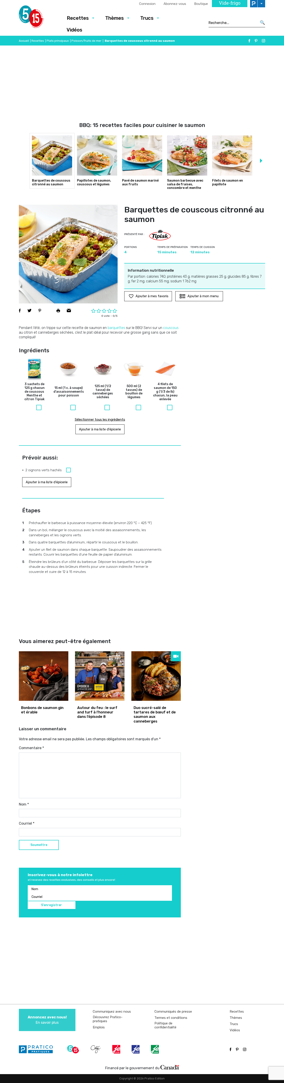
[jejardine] (155, 1049)
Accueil (24, 40)
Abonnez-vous (175, 4)
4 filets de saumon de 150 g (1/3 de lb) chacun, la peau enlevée (165, 391)
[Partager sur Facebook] (20, 310)
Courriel (26, 823)
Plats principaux (58, 40)
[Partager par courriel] (69, 310)
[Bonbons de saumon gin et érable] (43, 676)
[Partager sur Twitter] (29, 310)
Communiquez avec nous (112, 1012)
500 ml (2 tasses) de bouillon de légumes (133, 391)
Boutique (201, 4)
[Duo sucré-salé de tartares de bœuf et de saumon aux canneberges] (156, 676)
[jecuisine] (116, 1049)
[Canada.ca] (169, 1067)
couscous (171, 328)
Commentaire (31, 748)
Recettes (78, 18)
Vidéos (74, 30)
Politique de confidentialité (165, 1025)
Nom (24, 804)
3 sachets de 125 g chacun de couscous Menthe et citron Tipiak (34, 391)
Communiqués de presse (173, 1012)
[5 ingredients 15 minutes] (38, 18)
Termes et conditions (170, 1018)
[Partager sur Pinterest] (39, 310)
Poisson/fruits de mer (86, 40)
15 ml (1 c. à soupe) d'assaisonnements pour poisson (68, 391)
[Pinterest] (256, 40)
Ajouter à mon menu (203, 296)
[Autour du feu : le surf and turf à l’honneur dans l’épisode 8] (99, 676)
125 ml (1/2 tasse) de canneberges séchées (103, 391)
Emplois (99, 1027)
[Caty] (96, 1049)
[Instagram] (263, 40)
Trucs (147, 18)
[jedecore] (136, 1049)
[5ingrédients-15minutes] (73, 1049)
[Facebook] (249, 40)
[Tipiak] (160, 235)
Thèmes (114, 18)
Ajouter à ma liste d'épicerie (100, 429)
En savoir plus (47, 1020)
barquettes (116, 328)
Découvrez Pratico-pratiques (107, 1019)
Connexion (147, 4)
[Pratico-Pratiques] (38, 1049)
